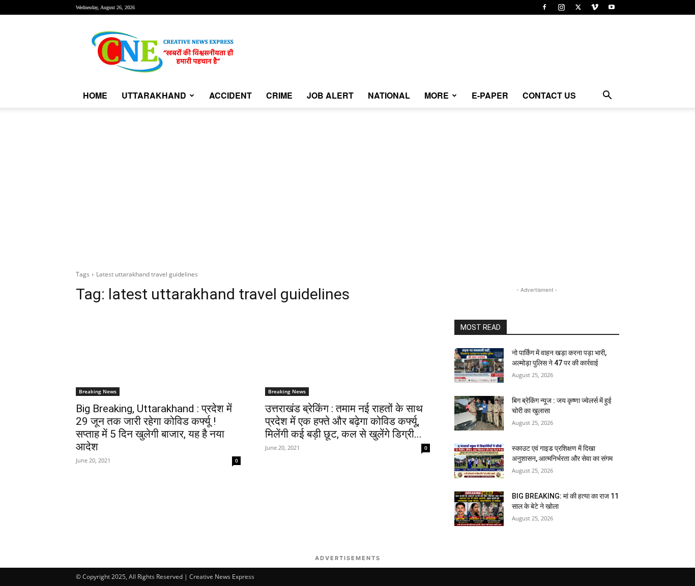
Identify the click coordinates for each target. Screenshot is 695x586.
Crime (279, 95)
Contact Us (549, 95)
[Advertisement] (347, 184)
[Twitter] (578, 7)
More (436, 95)
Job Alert (330, 95)
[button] (607, 96)
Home (95, 95)
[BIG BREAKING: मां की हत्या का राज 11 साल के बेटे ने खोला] (479, 508)
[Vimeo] (594, 7)
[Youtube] (611, 7)
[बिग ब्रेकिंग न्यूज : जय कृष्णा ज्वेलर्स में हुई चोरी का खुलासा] (479, 413)
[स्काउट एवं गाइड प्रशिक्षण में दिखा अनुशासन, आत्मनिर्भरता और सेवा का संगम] (479, 461)
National (389, 95)
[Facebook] (544, 7)
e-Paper (490, 95)
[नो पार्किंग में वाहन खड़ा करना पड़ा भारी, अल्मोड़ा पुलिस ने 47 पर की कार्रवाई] (479, 365)
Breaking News (98, 391)
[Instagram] (561, 7)
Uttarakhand (154, 95)
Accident (230, 95)
